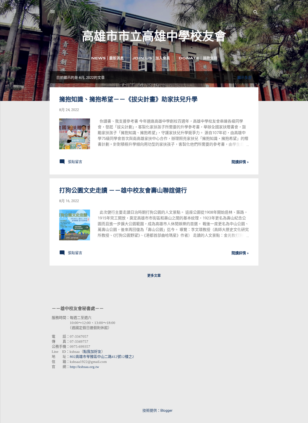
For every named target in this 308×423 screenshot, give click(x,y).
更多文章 (154, 275)
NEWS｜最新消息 (107, 58)
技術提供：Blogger (157, 410)
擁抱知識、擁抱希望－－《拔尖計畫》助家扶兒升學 (128, 99)
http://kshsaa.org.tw (84, 367)
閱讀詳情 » (240, 162)
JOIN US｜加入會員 (151, 58)
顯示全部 (244, 77)
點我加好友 (92, 352)
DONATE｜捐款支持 (198, 58)
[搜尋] (255, 13)
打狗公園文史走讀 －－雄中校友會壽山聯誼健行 (123, 190)
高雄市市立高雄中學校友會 (154, 36)
